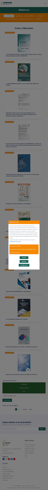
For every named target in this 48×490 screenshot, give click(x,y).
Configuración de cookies (15, 241)
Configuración (24, 265)
